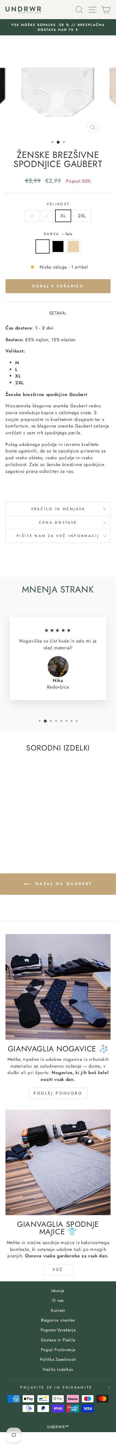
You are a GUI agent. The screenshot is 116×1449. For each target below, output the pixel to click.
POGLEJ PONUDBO (58, 1093)
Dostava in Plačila (58, 1340)
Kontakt (58, 1310)
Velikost (58, 204)
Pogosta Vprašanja (58, 1330)
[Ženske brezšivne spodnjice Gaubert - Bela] (17, 834)
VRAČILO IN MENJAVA (58, 508)
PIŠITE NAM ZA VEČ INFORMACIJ (58, 535)
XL (63, 215)
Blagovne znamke (58, 1320)
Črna (58, 246)
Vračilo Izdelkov (58, 1369)
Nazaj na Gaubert (62, 883)
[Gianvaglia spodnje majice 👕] (58, 1162)
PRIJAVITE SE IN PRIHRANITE (56, 1387)
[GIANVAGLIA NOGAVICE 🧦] (58, 987)
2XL (82, 215)
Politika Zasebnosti (58, 1359)
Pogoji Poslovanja (58, 1350)
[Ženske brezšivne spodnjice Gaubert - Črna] (25, 834)
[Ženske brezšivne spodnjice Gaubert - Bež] (32, 834)
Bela (42, 246)
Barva (58, 233)
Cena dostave (58, 522)
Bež (73, 246)
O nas (57, 1300)
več (58, 1270)
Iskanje (58, 1290)
